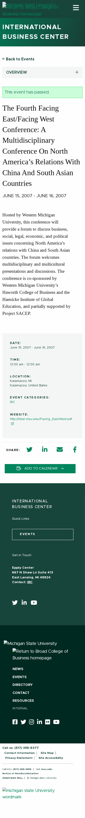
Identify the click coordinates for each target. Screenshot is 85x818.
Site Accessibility (50, 757)
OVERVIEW (16, 72)
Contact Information (19, 752)
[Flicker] (49, 723)
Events (20, 677)
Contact (21, 693)
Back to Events (19, 59)
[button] (76, 7)
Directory (23, 685)
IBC (12, 402)
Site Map (47, 752)
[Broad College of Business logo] (30, 16)
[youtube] (35, 603)
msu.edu (46, 769)
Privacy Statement (19, 757)
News (18, 669)
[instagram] (33, 723)
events (27, 534)
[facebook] (17, 723)
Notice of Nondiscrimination (20, 773)
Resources (23, 700)
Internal (20, 708)
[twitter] (16, 603)
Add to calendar (41, 468)
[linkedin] (26, 603)
